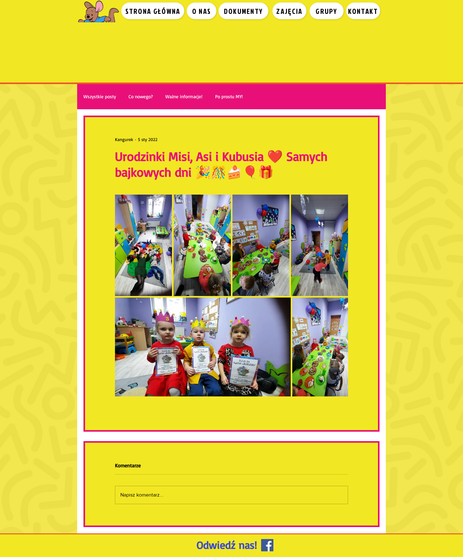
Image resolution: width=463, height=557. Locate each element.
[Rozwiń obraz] (143, 245)
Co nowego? (141, 96)
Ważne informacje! (184, 96)
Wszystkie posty (99, 96)
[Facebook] (267, 545)
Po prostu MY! (229, 96)
